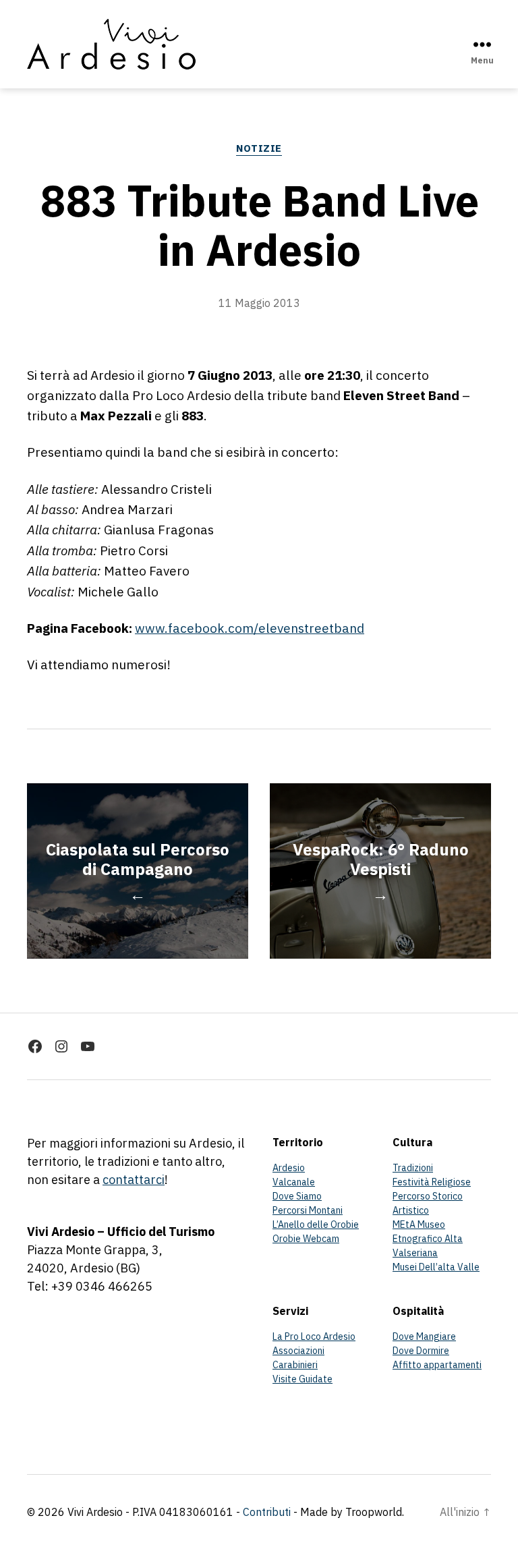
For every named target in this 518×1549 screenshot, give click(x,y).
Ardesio (288, 1168)
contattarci (134, 1179)
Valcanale (293, 1182)
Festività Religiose (432, 1182)
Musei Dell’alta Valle (436, 1267)
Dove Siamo (297, 1196)
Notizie (259, 148)
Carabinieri (295, 1365)
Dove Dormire (421, 1351)
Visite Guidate (302, 1379)
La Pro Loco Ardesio (313, 1336)
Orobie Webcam (305, 1239)
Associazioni (298, 1351)
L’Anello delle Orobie (315, 1224)
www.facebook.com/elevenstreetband (249, 628)
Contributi (267, 1512)
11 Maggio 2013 (259, 303)
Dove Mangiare (424, 1336)
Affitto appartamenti (437, 1365)
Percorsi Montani (307, 1210)
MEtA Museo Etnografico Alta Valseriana (428, 1238)
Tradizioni (413, 1168)
